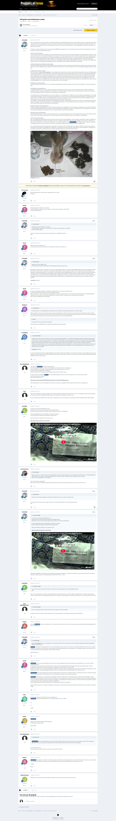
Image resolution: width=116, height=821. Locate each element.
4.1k (25, 479)
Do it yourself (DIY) (33, 25)
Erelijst (43, 11)
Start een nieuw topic (78, 30)
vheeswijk (27, 24)
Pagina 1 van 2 (34, 35)
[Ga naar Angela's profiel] (24, 626)
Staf (30, 11)
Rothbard (24, 305)
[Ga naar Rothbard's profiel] (24, 309)
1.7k (25, 705)
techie (24, 205)
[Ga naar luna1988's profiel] (24, 410)
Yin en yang (24, 190)
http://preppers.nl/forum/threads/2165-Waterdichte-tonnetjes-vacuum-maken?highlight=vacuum (49, 380)
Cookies (61, 817)
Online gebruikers (37, 11)
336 (25, 726)
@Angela (32, 646)
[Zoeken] (96, 9)
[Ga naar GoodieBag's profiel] (24, 337)
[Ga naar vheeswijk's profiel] (21, 25)
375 (25, 200)
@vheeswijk (40, 366)
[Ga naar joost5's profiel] (24, 720)
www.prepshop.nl (86, 185)
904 (25, 215)
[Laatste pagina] (29, 35)
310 (25, 632)
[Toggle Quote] (32, 224)
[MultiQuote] (31, 181)
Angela (24, 621)
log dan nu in (53, 796)
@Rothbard (33, 676)
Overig (21, 8)
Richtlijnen (26, 11)
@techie (46, 374)
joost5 (24, 716)
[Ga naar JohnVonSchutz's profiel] (24, 779)
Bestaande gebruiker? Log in (83, 3)
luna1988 (24, 406)
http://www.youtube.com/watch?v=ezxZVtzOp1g (40, 420)
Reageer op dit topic (91, 30)
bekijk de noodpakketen (44, 185)
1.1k (25, 416)
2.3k (25, 785)
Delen (86, 25)
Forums (20, 11)
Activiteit (26, 8)
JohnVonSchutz (24, 775)
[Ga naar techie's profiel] (24, 209)
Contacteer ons (56, 817)
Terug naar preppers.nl (34, 8)
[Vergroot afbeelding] (61, 153)
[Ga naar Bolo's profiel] (24, 699)
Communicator (24, 469)
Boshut (24, 757)
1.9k (25, 50)
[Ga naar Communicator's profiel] (24, 473)
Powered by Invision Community (58, 819)
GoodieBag (24, 332)
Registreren (94, 3)
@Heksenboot (33, 672)
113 (25, 343)
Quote (34, 181)
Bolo (24, 694)
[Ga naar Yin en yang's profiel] (24, 194)
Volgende (25, 35)
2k (25, 593)
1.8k (25, 315)
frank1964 (24, 583)
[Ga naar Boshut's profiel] (24, 761)
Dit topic (91, 8)
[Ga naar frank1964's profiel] (24, 587)
